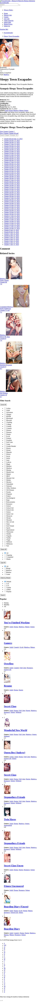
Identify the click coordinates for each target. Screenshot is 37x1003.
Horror (8, 454)
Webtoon (9, 542)
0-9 (5, 945)
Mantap (8, 470)
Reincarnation (10, 502)
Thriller (8, 534)
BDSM (8, 416)
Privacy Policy (8, 10)
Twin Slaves (10, 819)
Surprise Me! (4, 29)
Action (8, 408)
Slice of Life (10, 522)
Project (8, 496)
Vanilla (8, 538)
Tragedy (8, 536)
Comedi (8, 426)
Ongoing (9, 555)
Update (8, 587)
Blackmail (9, 418)
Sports (8, 528)
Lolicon (8, 462)
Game (8, 444)
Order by (5, 578)
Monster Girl (10, 478)
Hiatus (8, 559)
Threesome (9, 532)
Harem (8, 448)
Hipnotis (9, 452)
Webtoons (9, 544)
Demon (8, 430)
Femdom (9, 440)
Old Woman (10, 490)
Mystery (8, 482)
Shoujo (8, 518)
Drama (11, 110)
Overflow (9, 663)
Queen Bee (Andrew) (14, 752)
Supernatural (10, 530)
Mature (21, 110)
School (8, 506)
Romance (9, 504)
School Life (10, 510)
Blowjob (9, 420)
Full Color (9, 442)
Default (8, 581)
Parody (8, 492)
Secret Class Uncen (13, 865)
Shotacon (9, 516)
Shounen (9, 520)
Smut (8, 524)
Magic (8, 464)
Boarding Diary (12, 929)
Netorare (9, 486)
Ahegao (8, 414)
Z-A (7, 585)
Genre (3, 404)
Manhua (8, 466)
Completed (9, 557)
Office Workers (11, 488)
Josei (7, 460)
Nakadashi (9, 484)
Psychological (10, 498)
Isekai (8, 458)
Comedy (9, 428)
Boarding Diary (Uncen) (16, 906)
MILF (8, 476)
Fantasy (8, 438)
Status (3, 549)
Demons (9, 432)
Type (3, 562)
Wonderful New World (15, 730)
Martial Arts (10, 472)
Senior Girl (9, 514)
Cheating (9, 422)
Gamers (8, 643)
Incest (8, 456)
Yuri (7, 546)
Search (3, 595)
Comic (8, 574)
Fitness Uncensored (14, 886)
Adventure (9, 412)
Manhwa (6, 74)
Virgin (8, 540)
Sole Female (10, 526)
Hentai (8, 450)
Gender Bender (11, 446)
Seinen (26, 110)
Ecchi (8, 436)
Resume (8, 686)
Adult (6, 110)
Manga (8, 568)
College (8, 424)
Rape (8, 500)
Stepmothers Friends (14, 797)
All (7, 553)
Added (8, 589)
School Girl (10, 508)
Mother (8, 480)
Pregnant (9, 494)
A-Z (7, 583)
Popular (8, 591)
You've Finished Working (17, 622)
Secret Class (10, 706)
